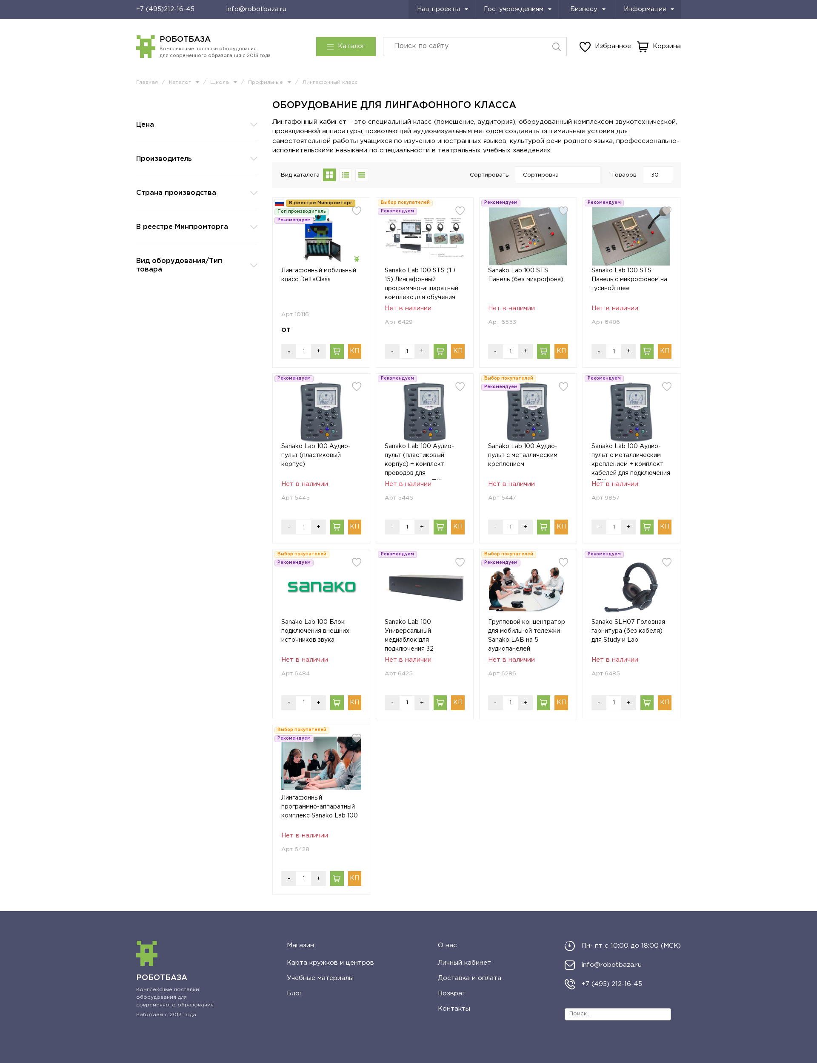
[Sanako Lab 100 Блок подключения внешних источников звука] (321, 588)
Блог (295, 993)
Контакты (454, 1009)
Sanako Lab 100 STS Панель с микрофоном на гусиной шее (629, 279)
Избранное (613, 46)
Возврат (452, 993)
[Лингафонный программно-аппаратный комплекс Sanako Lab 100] (321, 764)
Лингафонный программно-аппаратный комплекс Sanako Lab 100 (319, 806)
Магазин (300, 945)
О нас (447, 945)
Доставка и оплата (469, 978)
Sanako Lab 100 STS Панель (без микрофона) (525, 275)
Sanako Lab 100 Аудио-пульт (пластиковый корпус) (316, 455)
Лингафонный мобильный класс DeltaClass (318, 275)
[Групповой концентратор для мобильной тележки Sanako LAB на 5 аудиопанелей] (528, 588)
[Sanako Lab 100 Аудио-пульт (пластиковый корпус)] (321, 412)
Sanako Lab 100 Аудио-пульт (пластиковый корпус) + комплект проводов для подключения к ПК (419, 462)
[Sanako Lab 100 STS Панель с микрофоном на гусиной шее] (631, 236)
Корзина (667, 46)
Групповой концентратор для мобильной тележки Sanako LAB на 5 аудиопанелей (526, 636)
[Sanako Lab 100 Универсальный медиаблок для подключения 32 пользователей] (425, 588)
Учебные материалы (320, 978)
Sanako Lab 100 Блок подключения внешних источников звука (315, 631)
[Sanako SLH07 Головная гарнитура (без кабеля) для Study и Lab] (631, 588)
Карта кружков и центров (330, 963)
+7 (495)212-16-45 (165, 9)
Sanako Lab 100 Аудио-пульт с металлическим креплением (522, 455)
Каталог (351, 46)
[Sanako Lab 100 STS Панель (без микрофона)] (528, 236)
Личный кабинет (464, 963)
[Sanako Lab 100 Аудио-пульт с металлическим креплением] (528, 412)
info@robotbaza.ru (256, 9)
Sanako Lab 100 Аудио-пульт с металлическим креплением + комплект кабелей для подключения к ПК (630, 462)
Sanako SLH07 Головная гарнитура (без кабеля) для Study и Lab (628, 631)
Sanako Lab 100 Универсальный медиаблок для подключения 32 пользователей (409, 637)
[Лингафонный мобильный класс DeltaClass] (321, 236)
